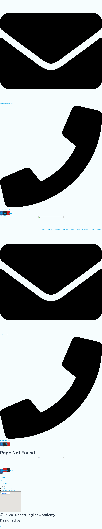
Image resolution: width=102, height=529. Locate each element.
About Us (49, 229)
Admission (65, 229)
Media (72, 229)
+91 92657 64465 (5, 209)
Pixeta (1, 526)
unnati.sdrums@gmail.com (6, 103)
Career (92, 229)
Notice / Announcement (82, 229)
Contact (99, 229)
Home (43, 229)
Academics (57, 229)
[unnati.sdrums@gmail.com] (51, 101)
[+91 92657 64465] (51, 207)
